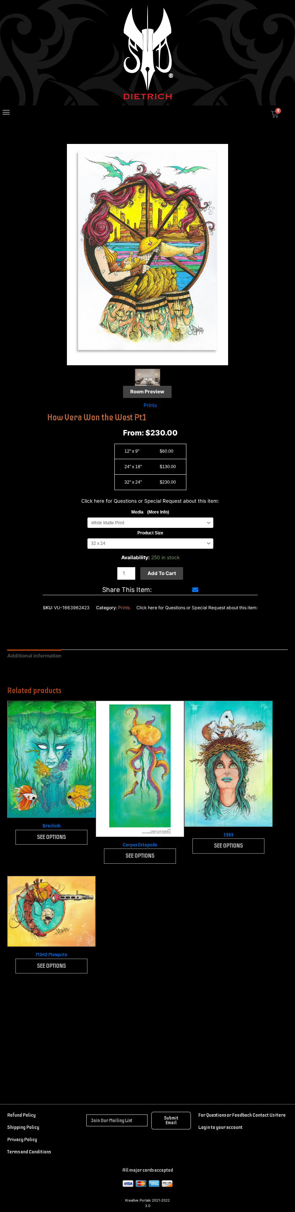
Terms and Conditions (29, 1152)
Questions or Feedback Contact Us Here (245, 1115)
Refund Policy (21, 1115)
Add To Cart (162, 573)
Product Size (150, 532)
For (201, 1115)
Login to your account (220, 1127)
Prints (150, 405)
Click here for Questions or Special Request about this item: (150, 501)
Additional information (34, 656)
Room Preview (147, 391)
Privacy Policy (22, 1139)
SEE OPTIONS (51, 837)
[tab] (34, 656)
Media (150, 512)
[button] (6, 112)
